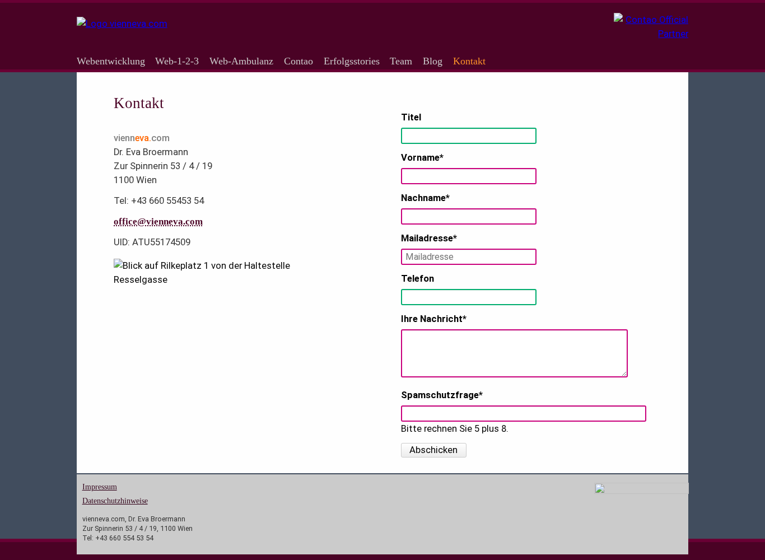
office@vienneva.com (158, 221)
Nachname (425, 198)
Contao (298, 61)
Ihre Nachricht (434, 319)
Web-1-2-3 (177, 61)
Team (401, 61)
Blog (432, 61)
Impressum (99, 487)
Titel (411, 117)
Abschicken (433, 450)
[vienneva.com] (122, 23)
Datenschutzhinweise (115, 501)
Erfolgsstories (352, 61)
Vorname (422, 158)
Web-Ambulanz (241, 61)
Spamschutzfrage (442, 395)
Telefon (417, 278)
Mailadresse (429, 238)
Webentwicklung (111, 61)
